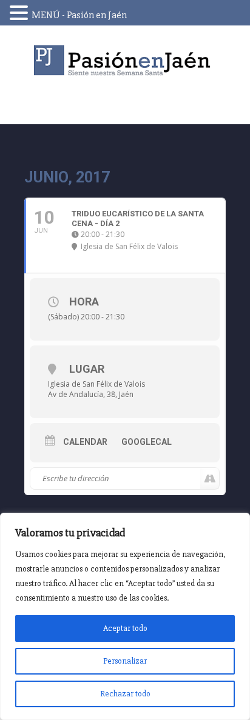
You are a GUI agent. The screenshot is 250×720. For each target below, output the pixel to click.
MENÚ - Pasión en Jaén (79, 15)
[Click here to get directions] (209, 479)
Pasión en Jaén (125, 60)
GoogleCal (146, 442)
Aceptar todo (125, 628)
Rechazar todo (125, 693)
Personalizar (125, 661)
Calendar (85, 442)
